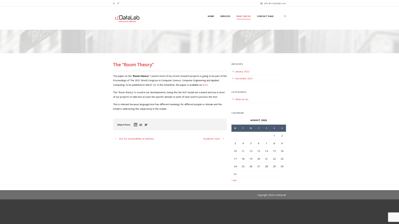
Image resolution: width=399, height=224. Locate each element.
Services (225, 16)
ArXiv (205, 84)
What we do (244, 16)
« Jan (233, 180)
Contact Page (265, 16)
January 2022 (242, 71)
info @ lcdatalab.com (275, 3)
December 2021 (244, 78)
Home (211, 16)
